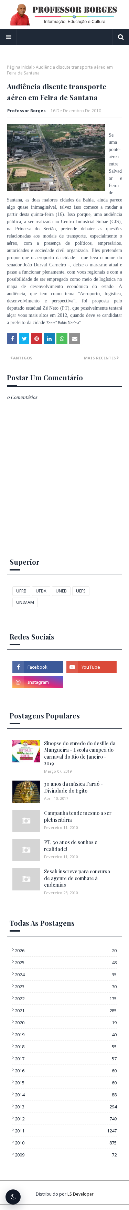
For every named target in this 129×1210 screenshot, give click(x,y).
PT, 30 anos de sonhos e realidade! (70, 845)
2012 (66, 1119)
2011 (66, 1131)
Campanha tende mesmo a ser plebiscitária (77, 816)
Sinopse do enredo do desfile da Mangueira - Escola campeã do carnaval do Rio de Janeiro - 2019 (80, 753)
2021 (66, 1010)
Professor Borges (26, 111)
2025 (66, 962)
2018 (66, 1047)
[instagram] (37, 682)
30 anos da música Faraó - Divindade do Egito (73, 787)
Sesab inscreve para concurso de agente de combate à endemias (77, 878)
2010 (66, 1143)
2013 (66, 1107)
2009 (66, 1155)
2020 (66, 1022)
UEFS (81, 591)
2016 (66, 1071)
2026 (66, 950)
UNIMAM (25, 602)
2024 (66, 974)
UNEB (61, 591)
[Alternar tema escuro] (13, 1197)
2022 (66, 998)
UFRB (21, 591)
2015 (66, 1083)
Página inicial (19, 67)
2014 (66, 1095)
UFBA (41, 591)
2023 (66, 986)
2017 (66, 1059)
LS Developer (80, 1194)
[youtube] (91, 667)
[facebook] (37, 667)
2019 (66, 1035)
